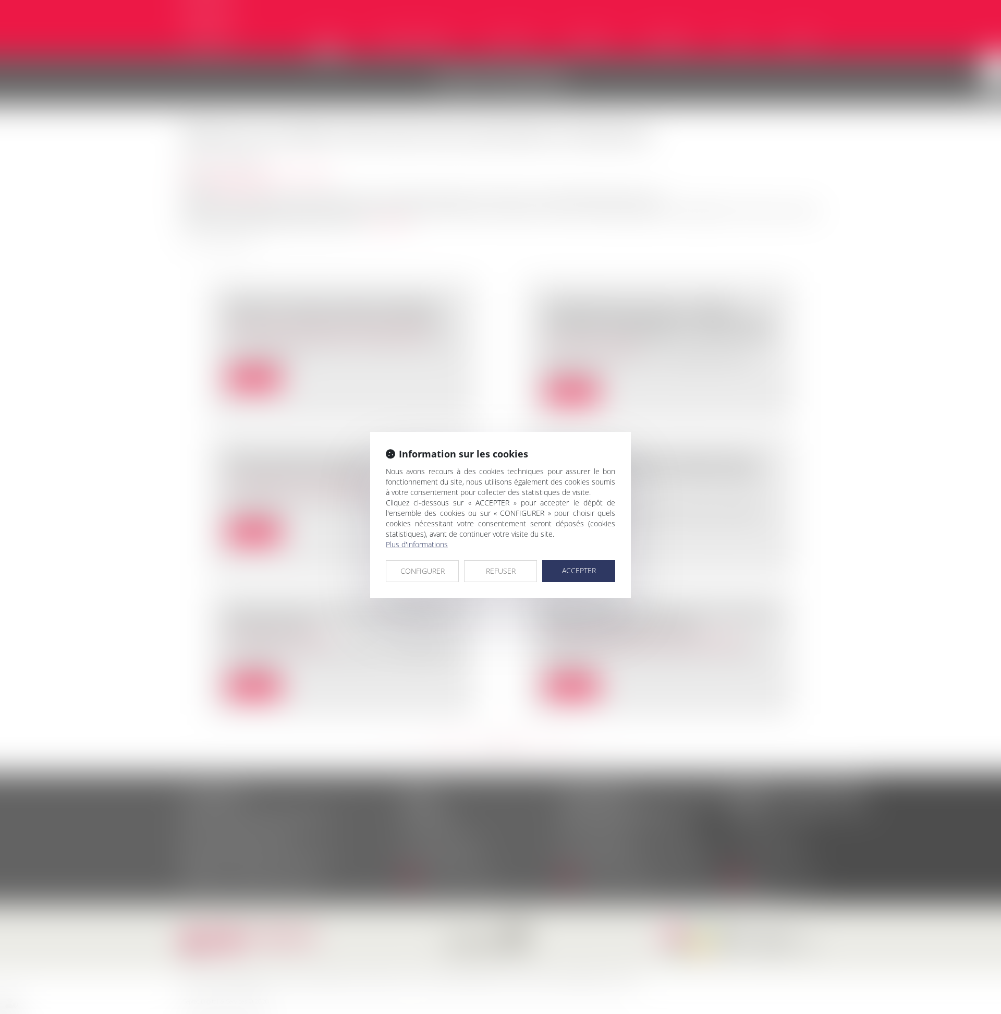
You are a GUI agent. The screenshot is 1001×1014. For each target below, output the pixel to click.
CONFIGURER (422, 571)
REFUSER (501, 571)
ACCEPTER (579, 570)
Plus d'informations (417, 544)
